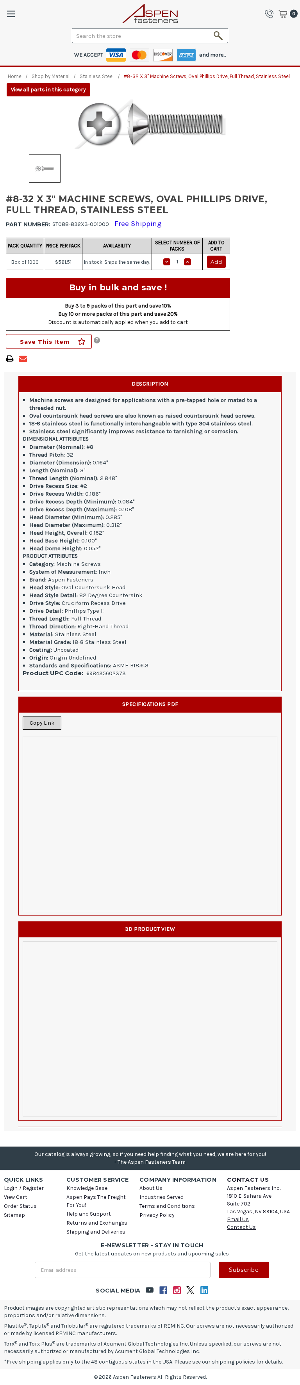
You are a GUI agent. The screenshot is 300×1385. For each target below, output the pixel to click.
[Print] (10, 359)
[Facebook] (163, 1290)
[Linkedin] (204, 1290)
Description (150, 383)
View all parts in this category (48, 89)
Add (216, 262)
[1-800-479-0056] (271, 14)
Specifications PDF (150, 704)
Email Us (238, 1219)
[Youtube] (149, 1290)
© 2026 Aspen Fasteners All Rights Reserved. (150, 1377)
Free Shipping (138, 223)
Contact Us (241, 1227)
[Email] (23, 359)
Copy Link (42, 723)
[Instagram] (177, 1290)
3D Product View (150, 929)
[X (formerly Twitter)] (190, 1290)
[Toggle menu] (10, 14)
